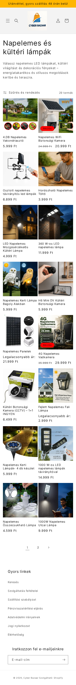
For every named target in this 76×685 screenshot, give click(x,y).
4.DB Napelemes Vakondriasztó (15, 138)
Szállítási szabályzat (22, 599)
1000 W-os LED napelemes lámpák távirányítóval (51, 468)
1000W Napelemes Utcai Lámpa (51, 523)
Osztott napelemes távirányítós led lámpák (19, 192)
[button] (8, 20)
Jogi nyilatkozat (19, 625)
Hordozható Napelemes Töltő (55, 192)
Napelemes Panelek (17, 351)
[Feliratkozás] (63, 659)
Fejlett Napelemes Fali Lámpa (54, 408)
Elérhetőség (16, 634)
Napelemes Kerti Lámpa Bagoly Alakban (20, 302)
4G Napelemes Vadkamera (49, 355)
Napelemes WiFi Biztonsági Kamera (51, 138)
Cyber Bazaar (30, 677)
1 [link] (27, 547)
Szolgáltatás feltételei (23, 590)
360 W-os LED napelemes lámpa (51, 245)
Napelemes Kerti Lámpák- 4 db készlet (18, 466)
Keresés (13, 582)
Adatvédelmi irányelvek (24, 617)
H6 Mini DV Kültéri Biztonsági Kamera (51, 302)
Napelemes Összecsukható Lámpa (19, 523)
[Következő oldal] (48, 547)
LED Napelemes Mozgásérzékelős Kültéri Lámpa (15, 247)
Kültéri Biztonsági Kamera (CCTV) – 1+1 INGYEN (18, 410)
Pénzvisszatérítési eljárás (25, 608)
